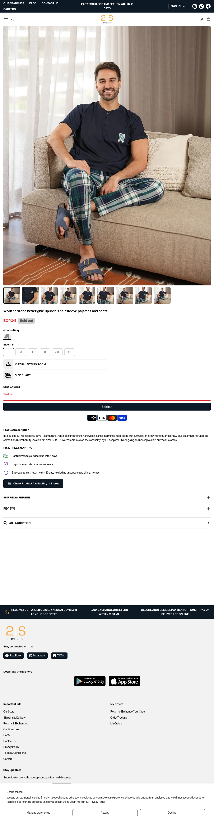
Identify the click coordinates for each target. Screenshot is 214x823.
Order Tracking (118, 717)
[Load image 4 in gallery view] (68, 295)
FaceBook (15, 655)
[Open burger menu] (5, 19)
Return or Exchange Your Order (127, 711)
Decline (172, 812)
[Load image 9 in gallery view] (162, 295)
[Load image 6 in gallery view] (105, 295)
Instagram (39, 655)
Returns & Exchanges (15, 723)
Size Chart (23, 375)
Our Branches (11, 729)
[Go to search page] (12, 19)
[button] (208, 19)
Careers (7, 759)
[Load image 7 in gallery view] (124, 295)
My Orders (116, 723)
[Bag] (208, 19)
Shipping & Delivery (14, 717)
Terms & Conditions (14, 752)
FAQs (6, 735)
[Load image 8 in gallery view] (143, 295)
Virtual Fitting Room (30, 364)
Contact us (9, 741)
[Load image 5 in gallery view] (87, 295)
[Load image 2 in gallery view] (30, 295)
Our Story (8, 711)
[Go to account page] (202, 19)
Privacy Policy (97, 801)
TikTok (61, 655)
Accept (105, 812)
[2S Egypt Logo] (15, 633)
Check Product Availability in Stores (36, 483)
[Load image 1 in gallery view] (11, 295)
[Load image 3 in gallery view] (49, 295)
